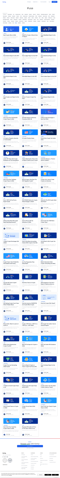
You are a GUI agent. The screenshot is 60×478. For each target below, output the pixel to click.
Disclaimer (51, 458)
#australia (26, 14)
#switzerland (44, 21)
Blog (41, 454)
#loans (11, 19)
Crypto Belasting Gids (34, 461)
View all (5, 14)
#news (35, 19)
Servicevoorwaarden (53, 456)
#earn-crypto (45, 16)
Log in (50, 1)
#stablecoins (30, 21)
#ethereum (52, 16)
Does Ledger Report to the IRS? (30, 55)
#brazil (53, 14)
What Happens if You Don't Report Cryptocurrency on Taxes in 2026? (47, 284)
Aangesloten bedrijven (43, 460)
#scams (8, 21)
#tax (47, 21)
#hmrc (29, 17)
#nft (37, 19)
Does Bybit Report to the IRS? (29, 76)
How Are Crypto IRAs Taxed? (48, 303)
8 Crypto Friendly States (28, 138)
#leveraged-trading (6, 19)
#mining (20, 19)
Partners (41, 458)
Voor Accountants (43, 1)
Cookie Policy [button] (27, 474)
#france (8, 17)
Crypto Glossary (33, 463)
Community (33, 465)
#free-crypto (13, 17)
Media (41, 462)
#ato (22, 14)
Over (41, 456)
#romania (4, 21)
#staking (34, 21)
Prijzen (32, 454)
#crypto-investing (31, 16)
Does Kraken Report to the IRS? (48, 76)
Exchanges (29, 1)
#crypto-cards (25, 16)
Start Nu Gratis (29, 446)
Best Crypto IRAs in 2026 (9, 35)
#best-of (34, 14)
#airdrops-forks (18, 14)
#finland (4, 17)
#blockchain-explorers (44, 14)
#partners (41, 19)
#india (33, 17)
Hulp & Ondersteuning (34, 456)
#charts (18, 16)
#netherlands (25, 19)
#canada (9, 16)
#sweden (39, 21)
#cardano (13, 16)
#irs (39, 17)
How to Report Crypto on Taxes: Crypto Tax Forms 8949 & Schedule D (29, 366)
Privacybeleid (52, 454)
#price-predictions (47, 19)
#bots (50, 14)
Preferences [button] (10, 475)
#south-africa (21, 21)
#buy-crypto (5, 16)
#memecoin (15, 19)
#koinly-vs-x (50, 17)
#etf (49, 16)
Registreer (54, 1)
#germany (21, 17)
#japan (46, 17)
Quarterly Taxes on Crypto (28, 282)
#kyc (54, 17)
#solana (16, 21)
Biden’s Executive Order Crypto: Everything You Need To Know (48, 263)
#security (12, 21)
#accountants (10, 14)
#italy (42, 17)
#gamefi (17, 17)
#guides (25, 17)
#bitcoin (38, 14)
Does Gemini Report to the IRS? (11, 55)
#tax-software (52, 21)
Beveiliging (51, 460)
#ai (13, 14)
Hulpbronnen (35, 1)
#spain (26, 21)
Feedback (32, 467)
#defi (36, 16)
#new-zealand (30, 19)
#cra (21, 16)
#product (52, 19)
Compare (32, 468)
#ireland (36, 17)
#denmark (40, 16)
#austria (30, 14)
